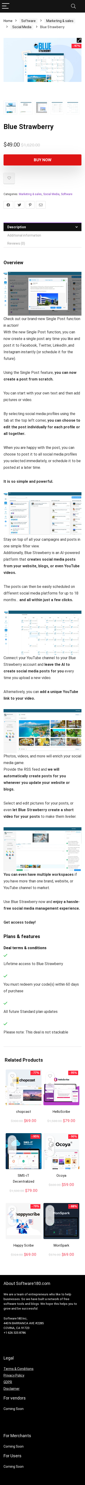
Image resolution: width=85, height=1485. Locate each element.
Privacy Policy (14, 1375)
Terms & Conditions (19, 1369)
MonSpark (61, 1245)
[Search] (73, 6)
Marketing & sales (59, 21)
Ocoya (61, 1175)
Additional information (24, 235)
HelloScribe (61, 1111)
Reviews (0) (16, 243)
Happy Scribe (23, 1245)
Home (8, 21)
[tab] (42, 227)
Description (16, 227)
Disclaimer (12, 1389)
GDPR (8, 1382)
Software (28, 21)
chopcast (23, 1111)
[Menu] (5, 6)
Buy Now (42, 159)
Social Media (21, 27)
